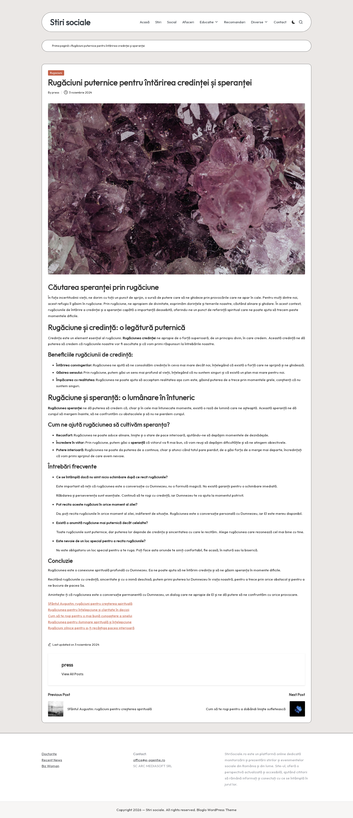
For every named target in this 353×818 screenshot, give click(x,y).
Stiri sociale (70, 22)
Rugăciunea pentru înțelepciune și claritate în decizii (88, 609)
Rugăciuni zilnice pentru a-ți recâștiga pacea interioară (91, 628)
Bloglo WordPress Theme (217, 810)
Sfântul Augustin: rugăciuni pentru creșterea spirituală (90, 603)
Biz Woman (50, 766)
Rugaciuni (56, 73)
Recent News (52, 760)
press (67, 665)
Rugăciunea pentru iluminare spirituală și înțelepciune (90, 622)
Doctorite (49, 754)
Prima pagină (60, 46)
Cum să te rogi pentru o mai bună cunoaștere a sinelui (90, 616)
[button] (72, 674)
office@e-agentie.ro (149, 760)
